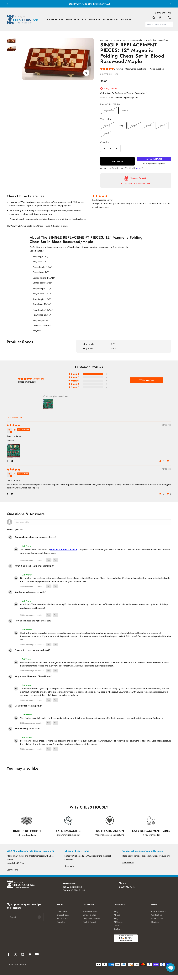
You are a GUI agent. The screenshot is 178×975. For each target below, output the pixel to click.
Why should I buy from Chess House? (33, 676)
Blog (116, 918)
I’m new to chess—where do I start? (32, 650)
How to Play (89, 662)
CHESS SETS (53, 19)
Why (116, 911)
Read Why (69, 866)
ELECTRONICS (89, 19)
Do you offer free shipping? (28, 705)
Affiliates (118, 922)
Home (102, 40)
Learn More (12, 869)
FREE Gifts (132, 183)
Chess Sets (62, 911)
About (117, 914)
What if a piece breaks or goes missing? (34, 565)
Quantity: (104, 142)
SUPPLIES (71, 19)
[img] (13, 425)
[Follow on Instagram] (23, 954)
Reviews (118, 929)
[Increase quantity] (116, 148)
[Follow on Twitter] (16, 954)
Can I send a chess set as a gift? (30, 591)
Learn (116, 925)
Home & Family (90, 911)
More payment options (154, 163)
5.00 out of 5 (38, 378)
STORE (124, 19)
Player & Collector (91, 918)
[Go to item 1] (11, 41)
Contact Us (156, 914)
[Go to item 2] (11, 49)
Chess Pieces (63, 914)
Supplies (61, 922)
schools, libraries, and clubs (63, 549)
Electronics (62, 918)
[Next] (170, 4)
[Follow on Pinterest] (30, 954)
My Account (157, 918)
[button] (107, 68)
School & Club (89, 914)
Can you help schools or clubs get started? (35, 537)
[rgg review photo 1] (13, 451)
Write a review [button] (146, 380)
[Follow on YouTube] (37, 954)
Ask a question (157, 68)
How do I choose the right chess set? (33, 620)
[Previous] (7, 4)
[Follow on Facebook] (8, 954)
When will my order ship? (27, 728)
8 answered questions (135, 68)
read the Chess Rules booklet (142, 662)
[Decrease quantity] (104, 148)
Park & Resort (89, 922)
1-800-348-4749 (163, 12)
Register (155, 922)
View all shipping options (126, 97)
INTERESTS (109, 19)
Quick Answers (158, 911)
